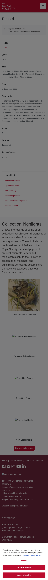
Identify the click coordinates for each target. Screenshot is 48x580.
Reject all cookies (24, 568)
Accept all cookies (24, 575)
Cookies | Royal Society (32, 555)
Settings (24, 560)
